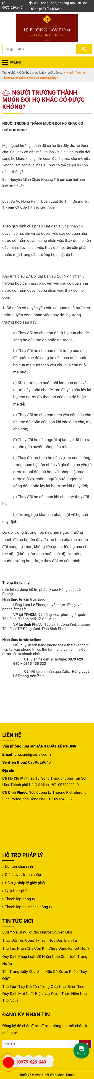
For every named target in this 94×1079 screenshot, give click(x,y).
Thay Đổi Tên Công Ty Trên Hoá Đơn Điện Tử (39, 940)
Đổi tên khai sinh (19, 866)
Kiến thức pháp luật (31, 72)
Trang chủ (8, 72)
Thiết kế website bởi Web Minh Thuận (47, 1075)
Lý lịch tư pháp (17, 890)
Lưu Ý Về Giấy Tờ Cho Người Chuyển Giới (37, 932)
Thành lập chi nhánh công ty (28, 907)
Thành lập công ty (20, 899)
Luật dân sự (55, 72)
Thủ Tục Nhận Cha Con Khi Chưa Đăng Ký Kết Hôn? (45, 948)
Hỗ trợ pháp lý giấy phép (26, 882)
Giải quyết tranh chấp (23, 874)
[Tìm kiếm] (84, 49)
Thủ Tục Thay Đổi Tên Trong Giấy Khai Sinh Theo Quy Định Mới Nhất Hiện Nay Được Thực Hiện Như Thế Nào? (44, 993)
